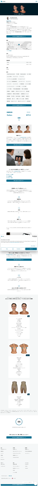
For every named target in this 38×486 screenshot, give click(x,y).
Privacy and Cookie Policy (14, 242)
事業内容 (2, 451)
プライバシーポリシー (16, 466)
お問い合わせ (3, 464)
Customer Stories (16, 457)
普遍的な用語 (15, 464)
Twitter (26, 466)
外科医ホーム (15, 449)
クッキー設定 (15, 472)
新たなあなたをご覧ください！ (19, 144)
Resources (2, 459)
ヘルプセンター (3, 466)
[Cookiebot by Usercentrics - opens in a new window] (33, 236)
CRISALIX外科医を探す (28, 451)
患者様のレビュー (15, 455)
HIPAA (14, 470)
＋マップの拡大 (9, 50)
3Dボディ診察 (10, 177)
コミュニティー (27, 453)
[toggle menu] (36, 1)
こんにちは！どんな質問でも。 (27, 482)
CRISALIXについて (3, 449)
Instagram (26, 464)
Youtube (26, 468)
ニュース (2, 453)
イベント (2, 457)
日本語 (11, 475)
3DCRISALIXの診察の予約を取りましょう (19, 36)
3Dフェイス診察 (10, 174)
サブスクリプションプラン (17, 453)
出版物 (2, 455)
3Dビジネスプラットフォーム (17, 451)
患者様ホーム (27, 449)
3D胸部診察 (10, 176)
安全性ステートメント (16, 468)
